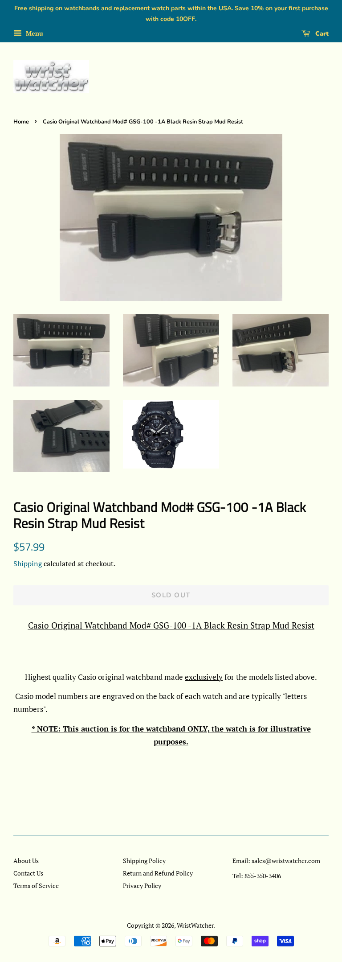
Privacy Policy (142, 885)
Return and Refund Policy (158, 873)
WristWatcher (195, 925)
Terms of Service (36, 885)
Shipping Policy (144, 860)
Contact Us (28, 873)
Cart (321, 33)
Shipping (27, 563)
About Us (26, 860)
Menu (33, 33)
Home (21, 122)
